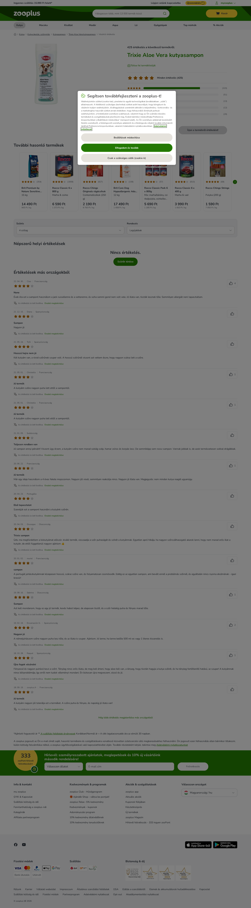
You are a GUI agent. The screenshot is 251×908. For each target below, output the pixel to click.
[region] (127, 128)
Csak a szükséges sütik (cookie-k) (127, 158)
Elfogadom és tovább (126, 147)
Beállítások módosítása (127, 137)
